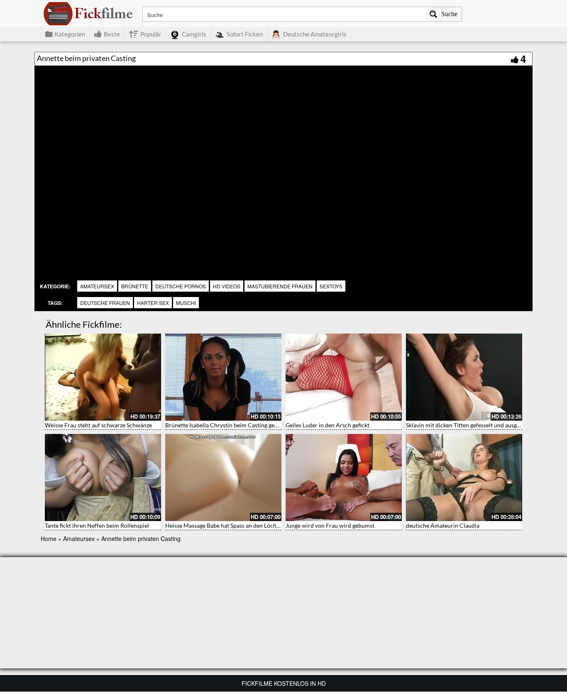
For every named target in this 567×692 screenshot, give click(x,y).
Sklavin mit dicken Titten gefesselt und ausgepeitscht (473, 425)
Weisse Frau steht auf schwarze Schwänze (98, 425)
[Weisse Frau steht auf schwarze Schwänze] (103, 377)
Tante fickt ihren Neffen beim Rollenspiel (97, 525)
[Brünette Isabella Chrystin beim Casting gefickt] (223, 377)
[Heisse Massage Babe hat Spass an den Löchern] (223, 477)
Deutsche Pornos (180, 286)
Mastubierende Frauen (280, 286)
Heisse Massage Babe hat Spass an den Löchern (225, 525)
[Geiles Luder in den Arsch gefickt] (344, 377)
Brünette (134, 286)
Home (48, 538)
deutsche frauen (105, 302)
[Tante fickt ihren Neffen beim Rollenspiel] (103, 477)
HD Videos (226, 286)
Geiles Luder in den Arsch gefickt (327, 425)
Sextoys (331, 286)
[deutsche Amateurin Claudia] (464, 477)
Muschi (186, 302)
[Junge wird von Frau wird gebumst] (344, 477)
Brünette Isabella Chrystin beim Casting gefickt (225, 425)
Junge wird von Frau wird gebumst (330, 525)
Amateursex (97, 286)
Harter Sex (153, 302)
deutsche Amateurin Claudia (442, 525)
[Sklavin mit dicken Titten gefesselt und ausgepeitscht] (464, 377)
